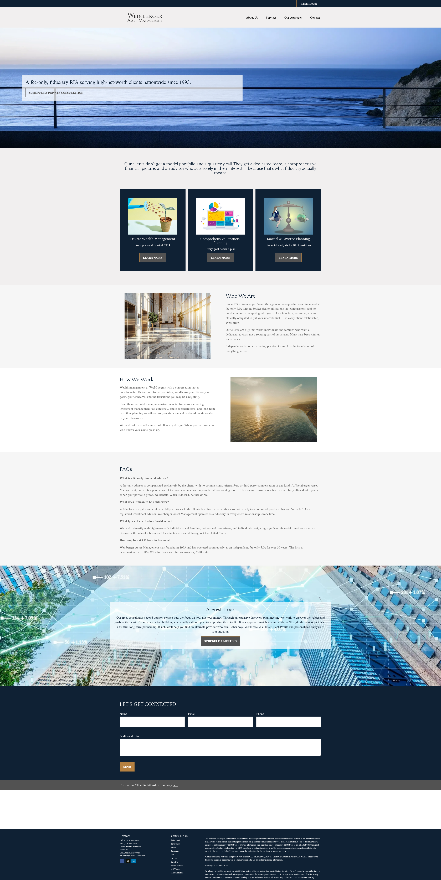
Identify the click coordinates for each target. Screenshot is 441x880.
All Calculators (177, 872)
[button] (252, 17)
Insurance (175, 851)
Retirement (175, 840)
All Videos (175, 869)
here (175, 785)
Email (192, 714)
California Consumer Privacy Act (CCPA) (290, 856)
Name (123, 714)
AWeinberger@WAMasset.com (132, 855)
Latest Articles (177, 865)
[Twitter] (128, 861)
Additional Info (129, 736)
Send (127, 767)
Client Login (309, 3)
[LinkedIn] (133, 861)
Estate (173, 847)
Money (174, 858)
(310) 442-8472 (132, 840)
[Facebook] (122, 861)
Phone (260, 714)
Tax (172, 854)
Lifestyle (174, 861)
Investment (175, 843)
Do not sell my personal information (267, 859)
